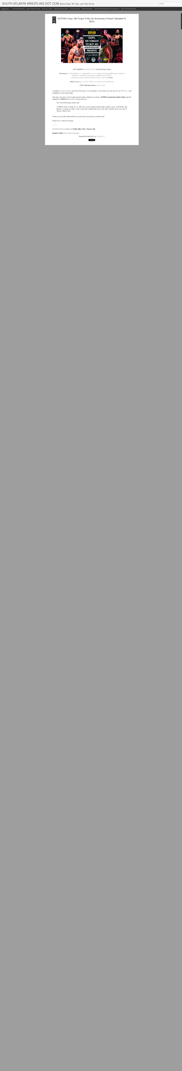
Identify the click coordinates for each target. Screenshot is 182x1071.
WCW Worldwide (87, 9)
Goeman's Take (47, 9)
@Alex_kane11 (92, 73)
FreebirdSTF (100, 136)
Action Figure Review (33, 9)
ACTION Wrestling (19, 9)
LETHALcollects (75, 9)
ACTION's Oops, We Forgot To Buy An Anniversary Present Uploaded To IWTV (92, 20)
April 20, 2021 (101, 85)
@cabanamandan (78, 77)
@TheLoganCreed (89, 75)
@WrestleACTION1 (88, 69)
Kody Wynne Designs (71, 133)
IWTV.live (124, 91)
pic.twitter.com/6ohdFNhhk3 (104, 82)
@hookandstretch (104, 73)
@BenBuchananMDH (104, 75)
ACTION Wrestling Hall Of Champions (106, 9)
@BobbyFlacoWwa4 (117, 73)
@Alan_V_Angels (81, 73)
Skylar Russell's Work (61, 9)
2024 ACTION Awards (128, 9)
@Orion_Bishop (101, 77)
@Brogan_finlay (77, 75)
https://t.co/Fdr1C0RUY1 (86, 82)
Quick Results (66, 91)
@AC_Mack (69, 73)
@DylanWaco (71, 99)
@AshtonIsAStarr (90, 77)
